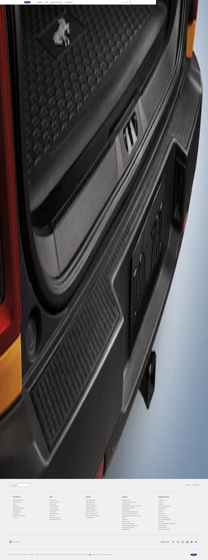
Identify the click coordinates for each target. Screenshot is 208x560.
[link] (25, 554)
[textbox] (19, 485)
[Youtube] (182, 542)
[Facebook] (174, 542)
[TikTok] (196, 542)
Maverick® (195, 485)
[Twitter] (178, 542)
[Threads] (192, 542)
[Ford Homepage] (193, 555)
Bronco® (188, 485)
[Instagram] (187, 542)
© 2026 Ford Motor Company (15, 554)
